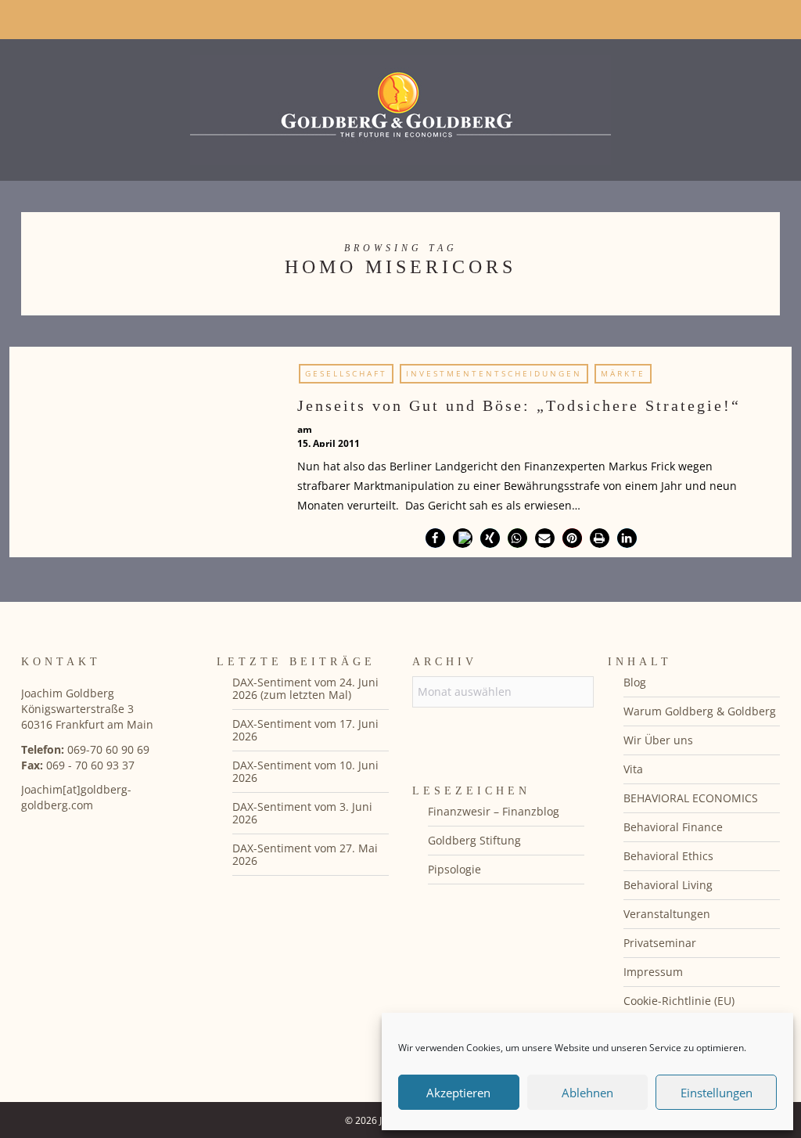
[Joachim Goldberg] (400, 106)
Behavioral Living (668, 884)
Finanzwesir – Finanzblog (493, 811)
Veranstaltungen (666, 913)
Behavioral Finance (673, 826)
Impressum (653, 971)
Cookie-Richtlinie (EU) (679, 1000)
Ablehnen (587, 1092)
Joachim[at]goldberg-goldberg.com (76, 797)
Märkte (623, 373)
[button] (435, 538)
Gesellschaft (346, 373)
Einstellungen (717, 1092)
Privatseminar (659, 942)
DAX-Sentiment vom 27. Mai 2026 (305, 854)
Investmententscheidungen (494, 373)
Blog (634, 682)
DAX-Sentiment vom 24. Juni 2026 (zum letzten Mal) (305, 688)
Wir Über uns (658, 740)
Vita (633, 769)
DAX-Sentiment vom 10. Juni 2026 (305, 771)
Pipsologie (454, 869)
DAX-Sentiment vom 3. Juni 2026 (302, 812)
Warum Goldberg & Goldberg (699, 711)
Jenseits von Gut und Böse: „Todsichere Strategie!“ (519, 405)
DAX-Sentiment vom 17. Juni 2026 (305, 730)
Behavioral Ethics (668, 855)
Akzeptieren (458, 1092)
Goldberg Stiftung (474, 840)
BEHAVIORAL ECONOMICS (690, 797)
